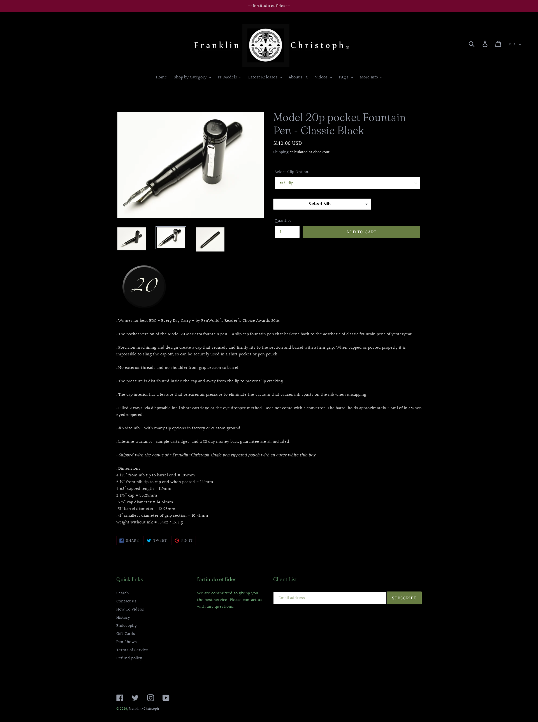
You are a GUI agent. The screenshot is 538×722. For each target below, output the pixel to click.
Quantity (283, 221)
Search (122, 593)
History (123, 617)
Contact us (126, 601)
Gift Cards (125, 633)
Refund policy (129, 658)
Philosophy (126, 625)
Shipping (281, 152)
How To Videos (130, 609)
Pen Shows (126, 642)
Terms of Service (132, 650)
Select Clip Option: (292, 172)
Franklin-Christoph (144, 709)
